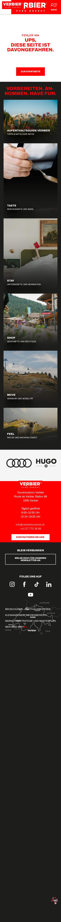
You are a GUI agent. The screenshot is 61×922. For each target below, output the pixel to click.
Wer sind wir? (14, 627)
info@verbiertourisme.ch (30, 524)
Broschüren (14, 609)
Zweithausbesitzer (38, 609)
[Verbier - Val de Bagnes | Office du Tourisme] (30, 7)
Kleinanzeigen (14, 615)
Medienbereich (37, 615)
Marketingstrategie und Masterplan (30, 621)
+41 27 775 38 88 (30, 528)
